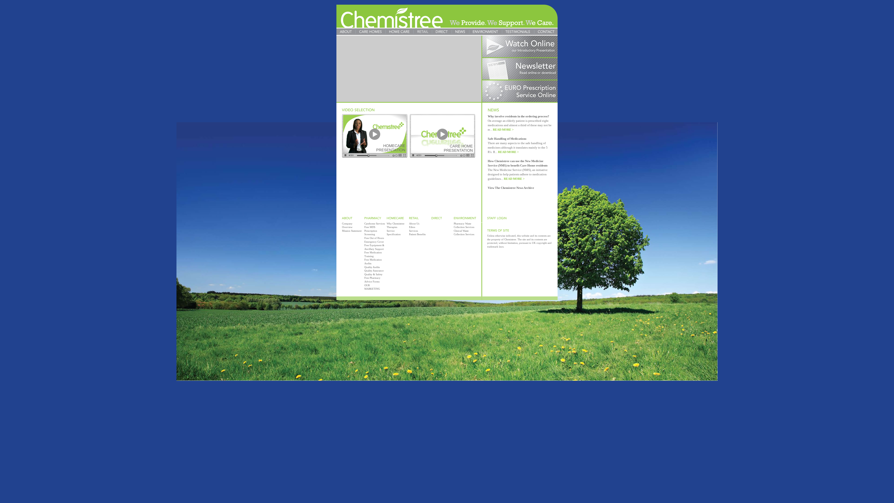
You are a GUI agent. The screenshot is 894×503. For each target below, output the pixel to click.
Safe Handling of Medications (507, 138)
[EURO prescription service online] (520, 101)
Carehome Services (374, 223)
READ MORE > (503, 129)
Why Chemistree (395, 223)
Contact (546, 31)
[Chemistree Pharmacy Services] (447, 18)
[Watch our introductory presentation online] (520, 56)
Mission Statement (352, 230)
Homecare (399, 31)
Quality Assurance (374, 270)
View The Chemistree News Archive (511, 188)
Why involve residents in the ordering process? (518, 116)
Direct (442, 31)
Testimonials (518, 31)
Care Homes (371, 31)
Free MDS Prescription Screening (370, 231)
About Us (414, 223)
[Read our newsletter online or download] (520, 78)
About (346, 31)
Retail (423, 31)
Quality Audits (372, 267)
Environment (485, 31)
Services (413, 230)
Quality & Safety (373, 274)
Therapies (392, 227)
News (460, 31)
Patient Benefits (417, 234)
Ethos (412, 227)
